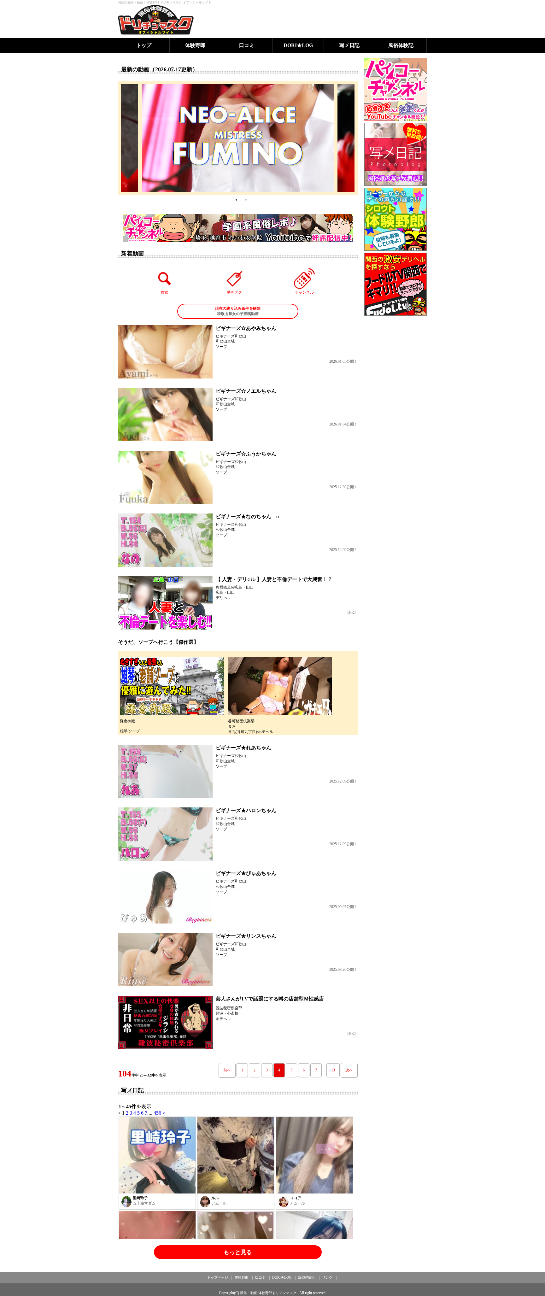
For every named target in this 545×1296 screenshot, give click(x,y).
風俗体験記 (400, 45)
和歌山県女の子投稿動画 (238, 311)
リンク (327, 1277)
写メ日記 (349, 45)
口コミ (246, 45)
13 (333, 1070)
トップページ (217, 1277)
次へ (349, 1070)
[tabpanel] (238, 138)
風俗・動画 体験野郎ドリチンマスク (268, 1293)
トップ (143, 45)
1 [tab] (236, 199)
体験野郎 (195, 45)
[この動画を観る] (165, 351)
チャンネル (304, 292)
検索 (164, 292)
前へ (227, 1070)
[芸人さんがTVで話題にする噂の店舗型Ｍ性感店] (165, 1022)
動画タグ (234, 292)
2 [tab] (246, 199)
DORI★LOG (298, 45)
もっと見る (238, 1252)
